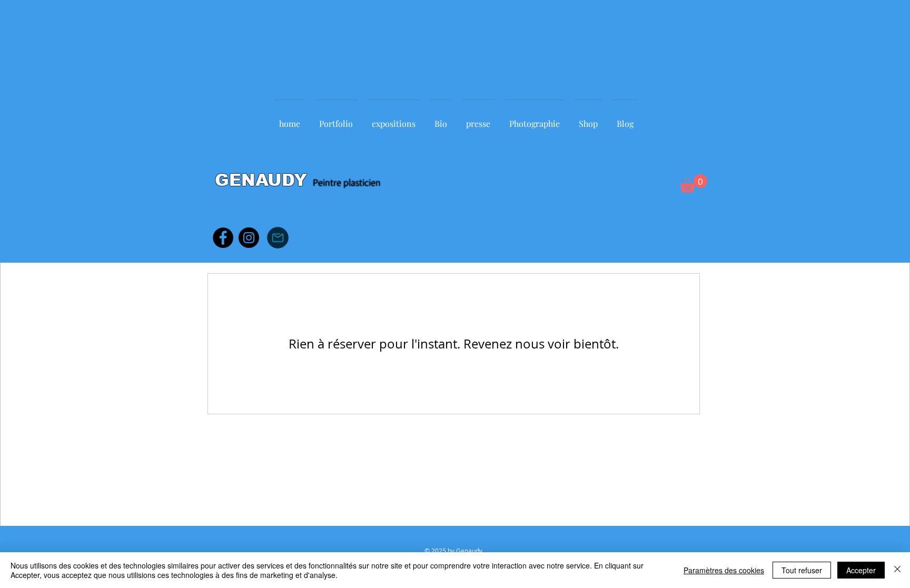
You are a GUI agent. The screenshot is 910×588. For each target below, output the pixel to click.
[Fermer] (897, 570)
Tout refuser (802, 570)
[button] (693, 183)
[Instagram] (249, 237)
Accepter (861, 570)
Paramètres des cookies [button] (724, 570)
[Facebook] (223, 237)
